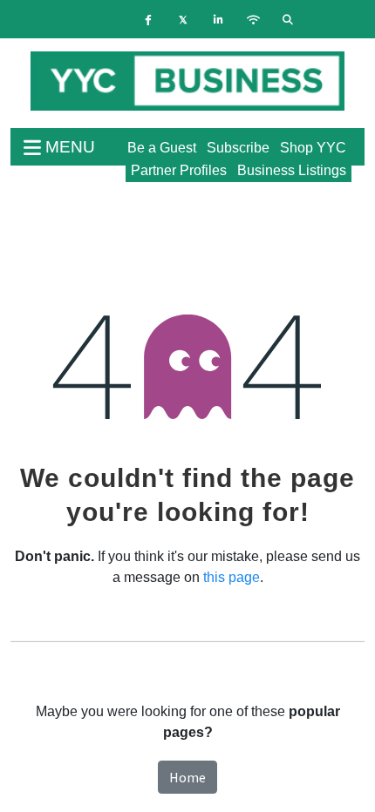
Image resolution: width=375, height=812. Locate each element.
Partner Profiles (179, 170)
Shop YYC (313, 147)
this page (231, 577)
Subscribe (238, 147)
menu (68, 147)
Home (187, 777)
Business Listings (291, 170)
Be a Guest (161, 147)
